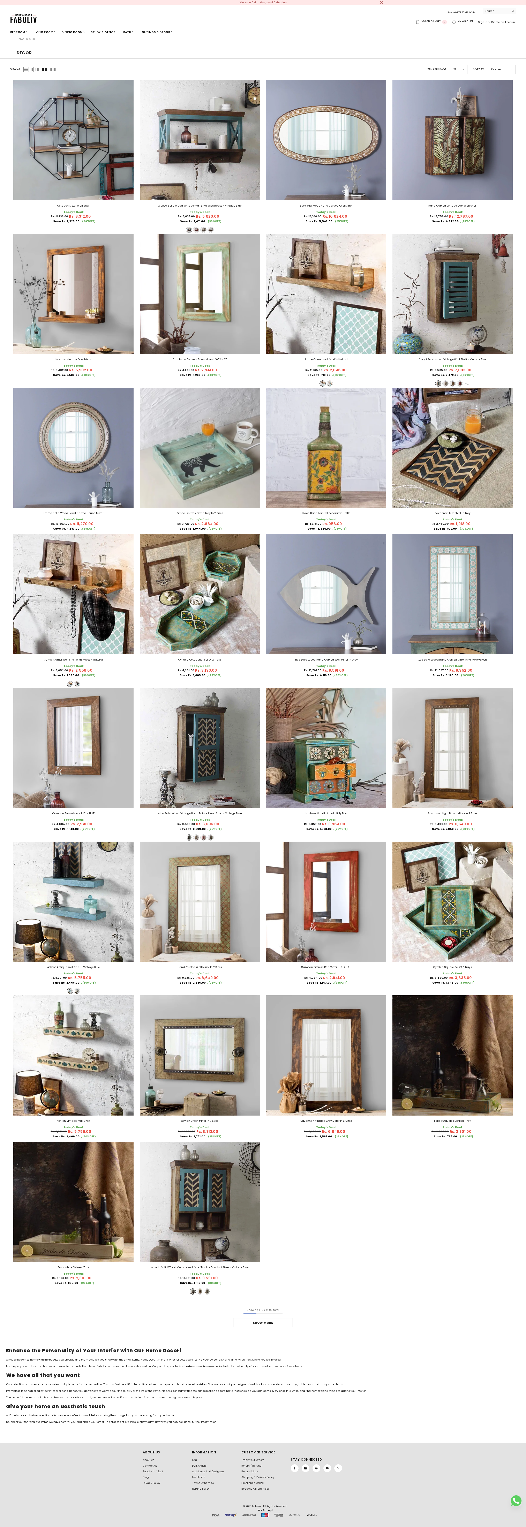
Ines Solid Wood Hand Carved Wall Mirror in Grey (326, 659)
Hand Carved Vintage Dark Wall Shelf (452, 205)
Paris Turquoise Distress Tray (452, 1121)
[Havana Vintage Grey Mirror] (73, 294)
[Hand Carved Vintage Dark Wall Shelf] (452, 140)
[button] (26, 69)
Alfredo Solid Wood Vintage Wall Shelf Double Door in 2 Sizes (199, 1267)
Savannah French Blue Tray (453, 513)
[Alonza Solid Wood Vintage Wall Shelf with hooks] (200, 140)
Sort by (478, 69)
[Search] (499, 11)
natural (211, 230)
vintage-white (445, 383)
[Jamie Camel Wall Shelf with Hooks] (73, 594)
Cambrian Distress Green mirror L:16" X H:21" (200, 359)
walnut (330, 383)
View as (15, 69)
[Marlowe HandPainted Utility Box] (326, 748)
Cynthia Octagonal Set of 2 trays (200, 659)
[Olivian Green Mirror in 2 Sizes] (200, 1055)
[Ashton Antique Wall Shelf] (73, 902)
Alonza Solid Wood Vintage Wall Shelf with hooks (199, 205)
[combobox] (496, 11)
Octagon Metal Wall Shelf (73, 205)
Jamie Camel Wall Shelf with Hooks (73, 659)
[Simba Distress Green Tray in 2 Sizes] (200, 448)
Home (20, 39)
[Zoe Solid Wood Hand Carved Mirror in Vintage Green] (452, 594)
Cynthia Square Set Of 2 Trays (452, 967)
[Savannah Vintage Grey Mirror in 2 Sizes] (326, 1055)
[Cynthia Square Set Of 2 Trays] (452, 902)
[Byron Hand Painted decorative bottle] (326, 448)
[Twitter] (338, 1468)
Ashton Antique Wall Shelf (73, 967)
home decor (62, 1415)
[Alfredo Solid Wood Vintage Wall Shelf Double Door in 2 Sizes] (200, 1202)
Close (381, 2)
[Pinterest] (316, 1468)
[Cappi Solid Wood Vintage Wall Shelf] (452, 294)
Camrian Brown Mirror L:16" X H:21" (73, 813)
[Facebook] (295, 1468)
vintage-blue (189, 230)
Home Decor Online (153, 1359)
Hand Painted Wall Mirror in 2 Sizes (200, 967)
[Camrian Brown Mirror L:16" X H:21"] (73, 748)
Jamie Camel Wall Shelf (326, 359)
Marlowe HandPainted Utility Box (326, 813)
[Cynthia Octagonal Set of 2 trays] (200, 594)
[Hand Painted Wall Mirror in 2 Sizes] (200, 902)
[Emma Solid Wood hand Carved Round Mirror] (73, 448)
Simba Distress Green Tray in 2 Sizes (199, 513)
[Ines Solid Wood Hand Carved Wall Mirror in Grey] (326, 594)
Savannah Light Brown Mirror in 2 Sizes (452, 813)
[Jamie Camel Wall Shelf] (326, 294)
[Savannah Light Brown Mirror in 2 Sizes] (452, 748)
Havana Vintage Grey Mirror (73, 359)
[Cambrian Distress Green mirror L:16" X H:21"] (200, 294)
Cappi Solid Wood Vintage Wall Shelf (452, 359)
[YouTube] (327, 1468)
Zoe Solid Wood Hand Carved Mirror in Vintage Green (452, 659)
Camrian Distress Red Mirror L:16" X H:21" (326, 967)
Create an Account (503, 22)
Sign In (483, 22)
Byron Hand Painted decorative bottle (326, 513)
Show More (263, 1323)
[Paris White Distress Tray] (73, 1202)
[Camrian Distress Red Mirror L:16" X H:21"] (326, 902)
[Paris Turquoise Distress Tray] (452, 1055)
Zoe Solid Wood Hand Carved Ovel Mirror (326, 205)
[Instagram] (305, 1468)
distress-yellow (203, 230)
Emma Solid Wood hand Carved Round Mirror (73, 513)
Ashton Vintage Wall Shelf (73, 1121)
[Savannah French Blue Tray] (452, 448)
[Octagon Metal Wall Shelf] (73, 140)
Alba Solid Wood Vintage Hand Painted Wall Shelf (200, 813)
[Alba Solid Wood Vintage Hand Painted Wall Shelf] (200, 748)
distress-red (196, 230)
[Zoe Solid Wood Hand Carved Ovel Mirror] (326, 140)
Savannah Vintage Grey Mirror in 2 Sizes (326, 1121)
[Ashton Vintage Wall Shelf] (73, 1055)
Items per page (436, 69)
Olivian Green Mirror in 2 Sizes (199, 1121)
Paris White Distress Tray (73, 1267)
